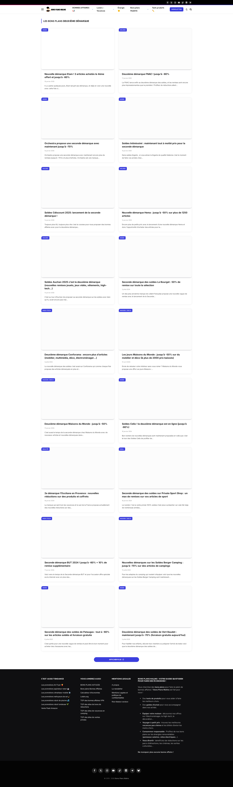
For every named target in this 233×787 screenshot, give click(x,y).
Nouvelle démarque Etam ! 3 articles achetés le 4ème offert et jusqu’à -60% (74, 76)
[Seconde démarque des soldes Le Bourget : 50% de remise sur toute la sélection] (155, 256)
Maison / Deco (125, 310)
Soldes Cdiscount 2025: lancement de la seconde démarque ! (72, 214)
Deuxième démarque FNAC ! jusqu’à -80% (145, 74)
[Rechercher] (190, 9)
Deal (122, 449)
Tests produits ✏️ (158, 9)
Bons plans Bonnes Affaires (91, 689)
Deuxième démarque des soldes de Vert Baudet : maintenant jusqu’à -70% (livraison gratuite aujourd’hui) (153, 634)
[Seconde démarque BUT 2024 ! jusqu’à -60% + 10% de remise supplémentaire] (77, 537)
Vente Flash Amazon (49, 708)
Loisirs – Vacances (101, 9)
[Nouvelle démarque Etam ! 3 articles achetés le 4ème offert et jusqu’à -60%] (77, 48)
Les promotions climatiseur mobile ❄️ (56, 693)
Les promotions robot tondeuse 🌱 (55, 704)
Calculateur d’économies (90, 693)
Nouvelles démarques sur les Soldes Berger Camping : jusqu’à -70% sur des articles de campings (152, 564)
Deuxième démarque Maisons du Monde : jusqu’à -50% (76, 423)
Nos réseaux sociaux (120, 702)
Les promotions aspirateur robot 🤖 (55, 689)
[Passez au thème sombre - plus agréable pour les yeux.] (186, 9)
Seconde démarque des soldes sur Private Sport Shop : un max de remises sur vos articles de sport (155, 495)
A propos (115, 685)
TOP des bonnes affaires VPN (92, 700)
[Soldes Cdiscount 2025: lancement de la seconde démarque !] (77, 187)
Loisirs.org (84, 696)
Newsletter (176, 9)
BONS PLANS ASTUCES (90, 685)
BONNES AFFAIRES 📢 (80, 9)
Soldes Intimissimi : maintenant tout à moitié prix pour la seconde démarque (153, 145)
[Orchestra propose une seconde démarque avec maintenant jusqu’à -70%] (77, 118)
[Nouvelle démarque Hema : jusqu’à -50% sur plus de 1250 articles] (155, 187)
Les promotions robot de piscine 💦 (55, 700)
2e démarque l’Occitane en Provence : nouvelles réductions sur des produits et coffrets (72, 495)
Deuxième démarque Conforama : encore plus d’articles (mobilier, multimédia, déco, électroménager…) (76, 356)
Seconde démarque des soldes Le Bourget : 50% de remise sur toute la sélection (151, 284)
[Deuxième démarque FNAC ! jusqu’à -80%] (155, 48)
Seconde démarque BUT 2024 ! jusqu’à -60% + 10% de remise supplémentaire (76, 564)
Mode (45, 30)
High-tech (47, 310)
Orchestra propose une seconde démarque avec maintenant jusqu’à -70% (72, 145)
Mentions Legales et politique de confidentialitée (120, 695)
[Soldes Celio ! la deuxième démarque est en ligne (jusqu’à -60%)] (155, 398)
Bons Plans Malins (122, 778)
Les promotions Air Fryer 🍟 (52, 685)
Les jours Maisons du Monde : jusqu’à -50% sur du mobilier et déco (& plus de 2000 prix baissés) (151, 356)
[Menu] (42, 9)
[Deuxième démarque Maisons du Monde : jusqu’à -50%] (77, 398)
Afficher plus (115, 659)
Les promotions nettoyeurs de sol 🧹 (55, 696)
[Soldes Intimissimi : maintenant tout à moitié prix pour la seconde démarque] (155, 118)
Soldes (123, 30)
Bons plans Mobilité (135, 9)
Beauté (45, 449)
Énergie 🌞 (121, 9)
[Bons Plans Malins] (56, 9)
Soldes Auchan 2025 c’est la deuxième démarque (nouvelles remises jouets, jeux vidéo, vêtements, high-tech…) (76, 285)
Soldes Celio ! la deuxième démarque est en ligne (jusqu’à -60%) (154, 425)
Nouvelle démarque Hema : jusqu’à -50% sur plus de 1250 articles (154, 214)
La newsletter (117, 689)
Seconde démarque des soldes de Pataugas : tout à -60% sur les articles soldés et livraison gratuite (77, 634)
